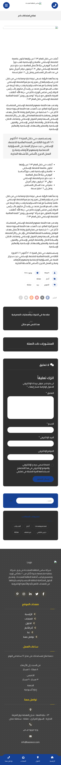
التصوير (46, 285)
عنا (28, 632)
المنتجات (28, 618)
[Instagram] (24, 594)
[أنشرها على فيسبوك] (48, 298)
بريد (37, 285)
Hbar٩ (46, 273)
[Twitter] (37, 594)
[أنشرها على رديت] (31, 298)
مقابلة (38, 279)
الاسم (50, 424)
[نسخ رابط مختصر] (21, 298)
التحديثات (17, 526)
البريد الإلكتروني (46, 437)
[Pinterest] (17, 594)
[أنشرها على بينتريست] (37, 298)
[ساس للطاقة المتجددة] (30, 5)
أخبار (47, 279)
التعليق (50, 393)
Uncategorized (41, 526)
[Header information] (54, 5)
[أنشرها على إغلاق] (42, 298)
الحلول (28, 623)
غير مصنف (27, 532)
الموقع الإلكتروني (46, 451)
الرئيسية (28, 614)
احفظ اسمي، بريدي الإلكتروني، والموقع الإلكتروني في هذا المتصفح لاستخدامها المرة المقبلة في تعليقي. (33, 468)
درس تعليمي (41, 532)
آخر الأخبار (28, 628)
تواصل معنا (28, 637)
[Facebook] (44, 594)
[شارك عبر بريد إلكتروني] (26, 298)
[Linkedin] (30, 594)
